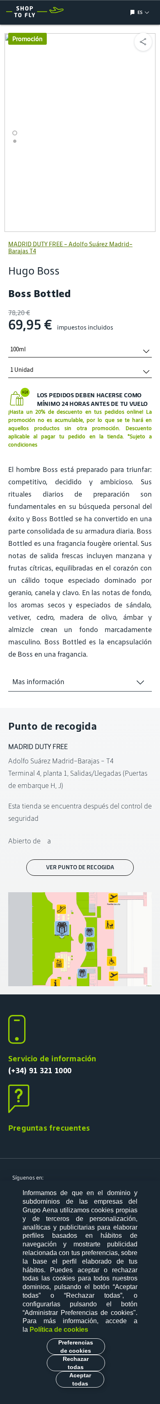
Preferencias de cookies (75, 1346)
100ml (18, 349)
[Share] (143, 42)
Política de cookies (59, 1329)
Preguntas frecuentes (49, 1128)
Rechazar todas (76, 1363)
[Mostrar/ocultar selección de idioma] (133, 12)
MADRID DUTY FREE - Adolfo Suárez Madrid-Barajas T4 (70, 247)
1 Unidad (21, 369)
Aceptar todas (80, 1379)
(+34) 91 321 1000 (39, 1070)
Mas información (38, 681)
